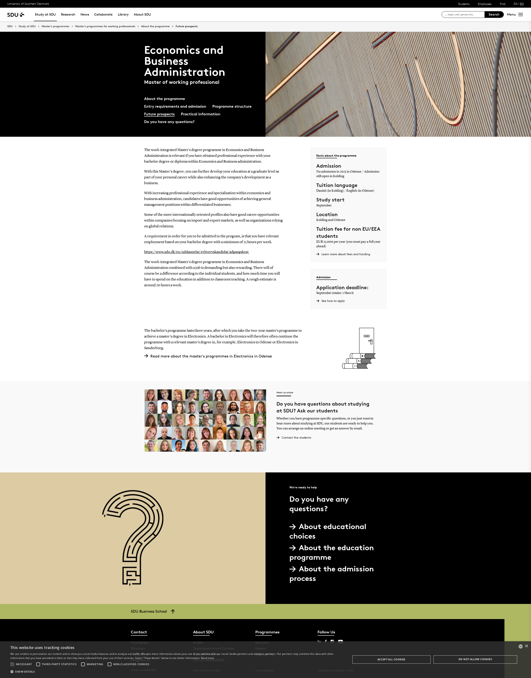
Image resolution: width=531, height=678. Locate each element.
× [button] (526, 646)
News (84, 14)
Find (502, 4)
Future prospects (187, 26)
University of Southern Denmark (28, 3)
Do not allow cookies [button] (475, 659)
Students (464, 4)
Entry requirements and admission (175, 106)
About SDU (142, 14)
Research (68, 14)
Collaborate (103, 14)
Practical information (200, 113)
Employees (485, 4)
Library (123, 14)
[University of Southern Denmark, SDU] (15, 14)
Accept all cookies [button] (392, 659)
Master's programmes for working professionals (105, 26)
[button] (12, 664)
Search (494, 14)
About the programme (155, 26)
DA (516, 3)
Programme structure (232, 106)
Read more (207, 658)
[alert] (265, 659)
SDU (10, 26)
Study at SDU (45, 14)
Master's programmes (55, 26)
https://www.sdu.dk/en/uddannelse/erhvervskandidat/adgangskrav (196, 252)
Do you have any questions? (169, 121)
